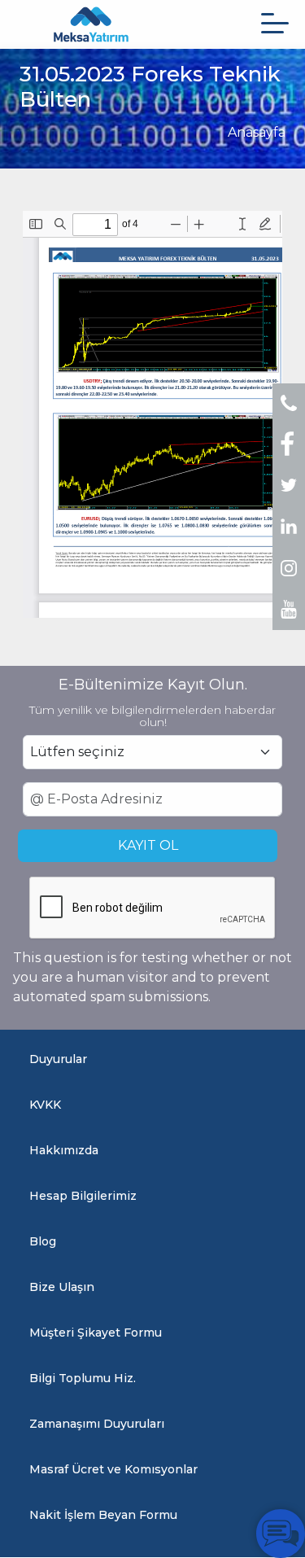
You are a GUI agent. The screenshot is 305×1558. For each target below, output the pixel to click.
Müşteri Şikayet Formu (95, 1332)
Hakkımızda (63, 1150)
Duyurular (58, 1059)
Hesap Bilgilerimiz (83, 1195)
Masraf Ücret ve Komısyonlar (113, 1469)
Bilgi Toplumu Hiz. (82, 1378)
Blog (42, 1241)
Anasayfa (256, 132)
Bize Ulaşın (61, 1287)
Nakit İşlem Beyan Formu (103, 1515)
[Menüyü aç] (275, 23)
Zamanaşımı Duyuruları (96, 1423)
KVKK (45, 1104)
